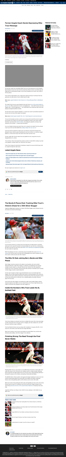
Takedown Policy (30, 448)
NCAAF (27, 2)
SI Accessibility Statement (52, 448)
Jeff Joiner (7, 213)
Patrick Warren (7, 28)
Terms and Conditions (40, 448)
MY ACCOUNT (27, 0)
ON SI (5, 0)
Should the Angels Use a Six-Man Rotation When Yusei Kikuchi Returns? (21, 153)
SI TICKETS (13, 0)
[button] (40, 3)
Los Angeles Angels (9, 62)
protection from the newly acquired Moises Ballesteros (21, 385)
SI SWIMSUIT (9, 0)
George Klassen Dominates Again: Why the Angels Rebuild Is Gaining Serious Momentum (24, 164)
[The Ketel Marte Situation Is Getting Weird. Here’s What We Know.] (53, 27)
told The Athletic (19, 121)
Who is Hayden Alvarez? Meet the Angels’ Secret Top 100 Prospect (20, 155)
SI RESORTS (18, 0)
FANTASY (35, 2)
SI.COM (2, 0)
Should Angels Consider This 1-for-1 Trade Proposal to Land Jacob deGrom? (26, 116)
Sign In (64, 2)
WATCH (57, 2)
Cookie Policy (21, 448)
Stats (35, 5)
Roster (32, 5)
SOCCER (18, 2)
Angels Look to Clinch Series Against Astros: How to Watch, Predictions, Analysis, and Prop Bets (24, 162)
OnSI (25, 5)
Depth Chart (38, 5)
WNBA (31, 2)
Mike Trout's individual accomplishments (31, 247)
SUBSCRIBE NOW (33, 0)
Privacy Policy (11, 448)
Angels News (10, 194)
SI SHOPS (22, 0)
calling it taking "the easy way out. (29, 127)
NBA (21, 2)
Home (23, 5)
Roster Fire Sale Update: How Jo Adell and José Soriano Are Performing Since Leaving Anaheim (24, 158)
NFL (14, 2)
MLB (24, 2)
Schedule (28, 5)
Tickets (42, 5)
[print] (11, 189)
